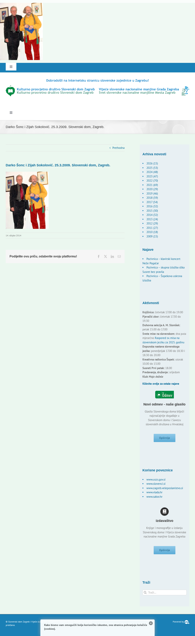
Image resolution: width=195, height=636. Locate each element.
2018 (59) (152, 197)
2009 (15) (152, 236)
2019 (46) (152, 193)
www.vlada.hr (154, 492)
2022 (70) (152, 180)
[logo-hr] (97, 80)
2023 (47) (152, 176)
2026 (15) (152, 163)
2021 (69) (152, 185)
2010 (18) (152, 232)
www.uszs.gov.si (155, 479)
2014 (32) (152, 215)
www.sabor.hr (154, 496)
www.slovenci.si (155, 483)
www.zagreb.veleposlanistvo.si (164, 488)
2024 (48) (152, 172)
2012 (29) (152, 223)
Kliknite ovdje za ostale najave (160, 383)
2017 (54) (152, 202)
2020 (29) (152, 189)
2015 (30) (152, 210)
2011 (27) (152, 228)
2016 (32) (152, 206)
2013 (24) (152, 219)
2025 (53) (152, 168)
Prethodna (118, 148)
